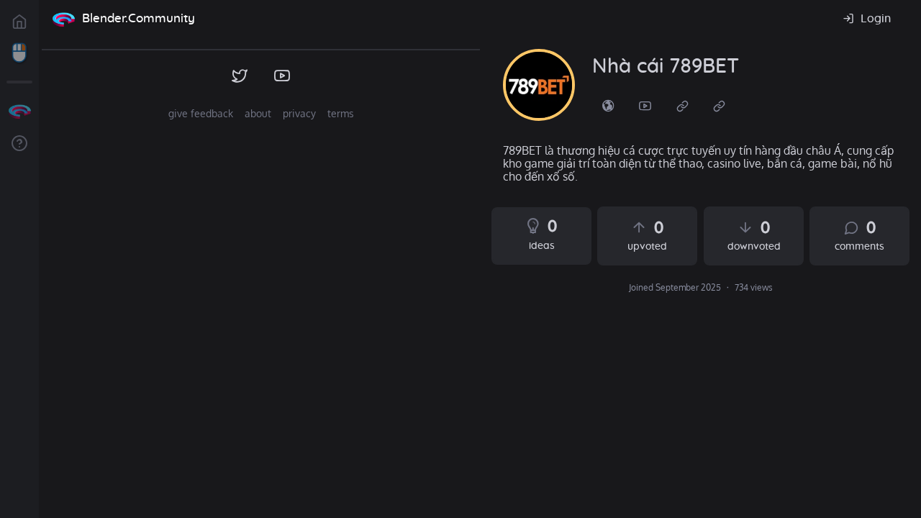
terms (340, 113)
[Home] (63, 19)
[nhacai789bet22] (539, 85)
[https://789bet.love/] (608, 105)
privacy (299, 113)
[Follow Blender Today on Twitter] (240, 76)
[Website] (683, 105)
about (258, 113)
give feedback (200, 113)
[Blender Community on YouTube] (282, 76)
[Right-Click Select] (19, 53)
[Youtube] (645, 105)
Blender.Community (138, 18)
